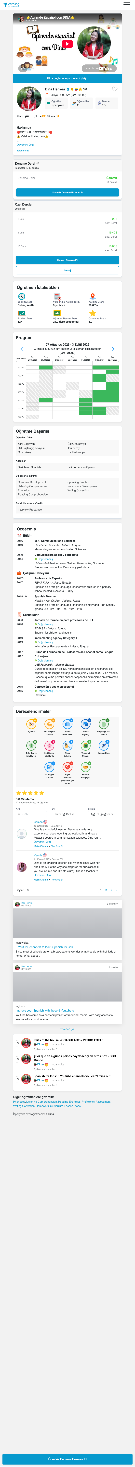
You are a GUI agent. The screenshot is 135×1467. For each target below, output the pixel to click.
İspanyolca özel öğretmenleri (29, 1114)
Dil (53, 808)
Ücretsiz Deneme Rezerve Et (67, 1459)
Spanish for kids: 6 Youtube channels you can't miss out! (72, 1076)
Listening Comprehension (41, 1101)
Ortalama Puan (97, 318)
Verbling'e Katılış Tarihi (66, 302)
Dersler (106, 101)
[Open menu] (127, 5)
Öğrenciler (83, 101)
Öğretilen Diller (58, 101)
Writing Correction (24, 1106)
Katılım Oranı (96, 302)
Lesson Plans (72, 1106)
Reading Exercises (69, 1101)
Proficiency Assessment (96, 1101)
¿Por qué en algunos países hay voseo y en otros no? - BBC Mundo (75, 1058)
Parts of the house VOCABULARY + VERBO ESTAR (69, 1040)
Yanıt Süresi (25, 302)
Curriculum (56, 1106)
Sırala (91, 808)
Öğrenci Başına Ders (65, 318)
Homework (42, 1106)
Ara (18, 808)
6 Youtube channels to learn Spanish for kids (44, 947)
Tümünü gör (67, 1029)
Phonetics (19, 1101)
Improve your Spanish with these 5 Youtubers (45, 1010)
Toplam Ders (25, 318)
